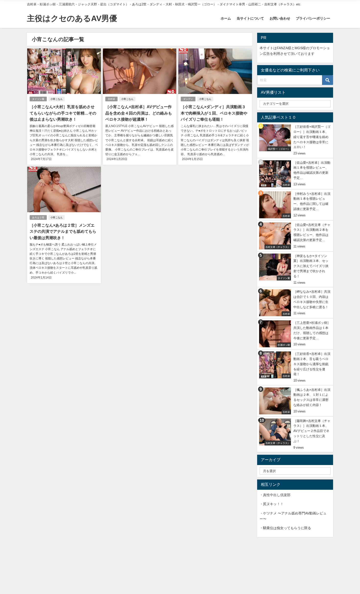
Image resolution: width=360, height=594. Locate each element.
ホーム (226, 18)
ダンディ (188, 99)
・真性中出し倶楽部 (275, 495)
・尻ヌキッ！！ (272, 504)
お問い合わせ (280, 18)
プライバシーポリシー (313, 18)
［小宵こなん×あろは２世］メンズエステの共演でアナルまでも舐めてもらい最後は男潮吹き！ (63, 231)
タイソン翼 (38, 99)
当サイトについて (250, 18)
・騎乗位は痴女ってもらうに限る (285, 528)
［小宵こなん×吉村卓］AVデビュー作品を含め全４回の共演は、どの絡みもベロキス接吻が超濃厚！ (138, 113)
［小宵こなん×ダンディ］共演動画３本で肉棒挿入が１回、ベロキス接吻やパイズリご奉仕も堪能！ (214, 113)
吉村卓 (111, 99)
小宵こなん (56, 99)
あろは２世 (38, 217)
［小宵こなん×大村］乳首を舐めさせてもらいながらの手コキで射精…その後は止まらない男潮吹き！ (63, 113)
